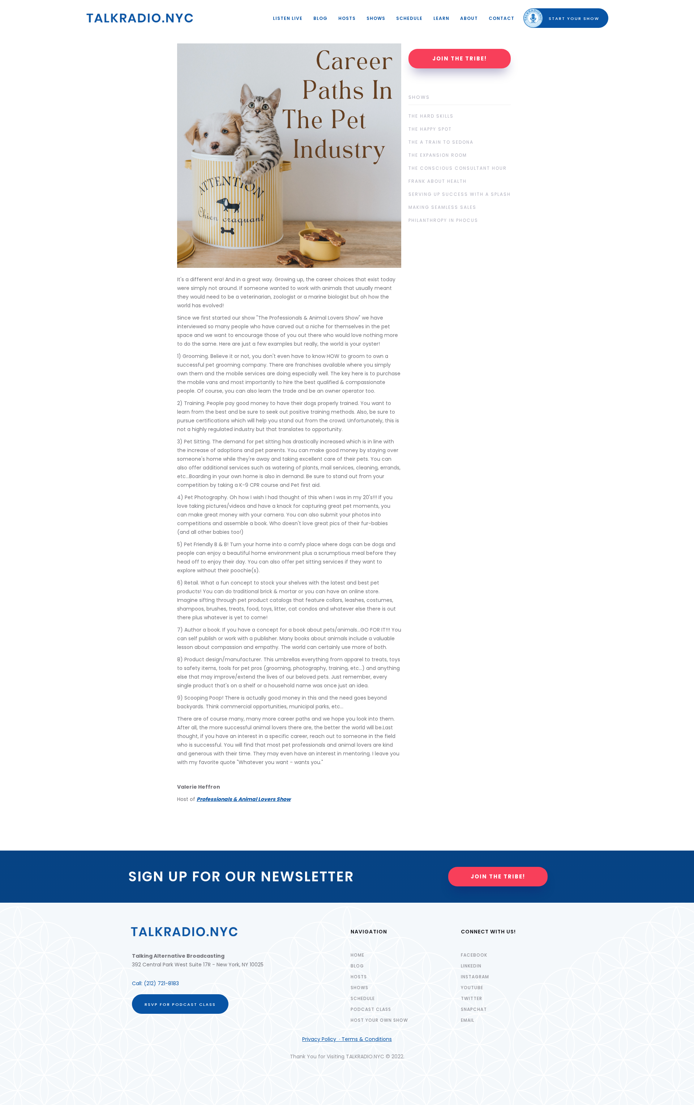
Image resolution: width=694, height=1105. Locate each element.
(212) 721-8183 (161, 983)
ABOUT (469, 18)
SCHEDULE (409, 18)
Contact (501, 18)
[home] (140, 18)
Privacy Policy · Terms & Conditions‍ (347, 1039)
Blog (320, 18)
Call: (138, 983)
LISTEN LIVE (288, 18)
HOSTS (347, 18)
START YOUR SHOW (567, 18)
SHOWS (376, 18)
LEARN (441, 18)
